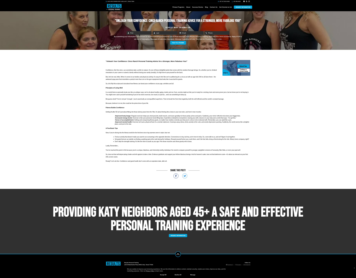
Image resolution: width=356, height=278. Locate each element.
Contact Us (213, 7)
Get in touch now (224, 1)
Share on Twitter (184, 176)
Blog (206, 7)
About (188, 7)
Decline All (178, 274)
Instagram (247, 264)
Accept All (163, 274)
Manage (192, 274)
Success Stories (197, 7)
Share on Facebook (176, 176)
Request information (178, 235)
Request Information (243, 7)
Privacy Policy (150, 271)
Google (239, 264)
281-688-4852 (237, 1)
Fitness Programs (178, 7)
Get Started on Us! (225, 7)
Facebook (230, 264)
